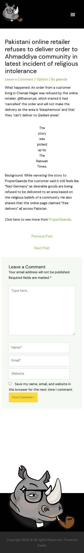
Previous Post (42, 236)
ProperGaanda (60, 220)
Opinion (42, 79)
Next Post (42, 248)
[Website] (39, 375)
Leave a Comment (19, 79)
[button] (73, 14)
